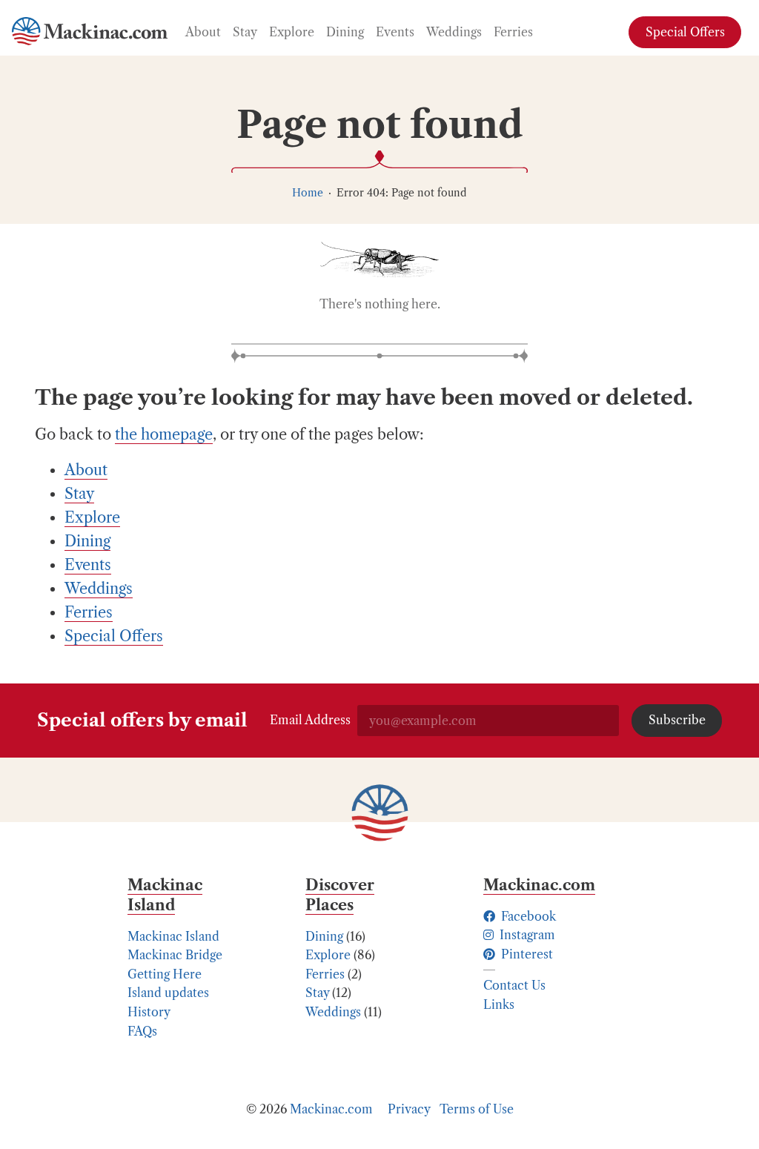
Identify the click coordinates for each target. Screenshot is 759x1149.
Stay (317, 992)
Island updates (168, 992)
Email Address (310, 719)
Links (498, 1004)
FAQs (142, 1031)
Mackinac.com (331, 1109)
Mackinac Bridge (174, 954)
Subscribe (677, 719)
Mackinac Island (173, 936)
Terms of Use (477, 1109)
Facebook (527, 916)
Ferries (325, 974)
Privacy (409, 1109)
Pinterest (525, 954)
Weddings (333, 1011)
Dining (324, 936)
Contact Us (514, 985)
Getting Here (164, 974)
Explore (328, 954)
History (148, 1011)
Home (307, 192)
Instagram (526, 934)
